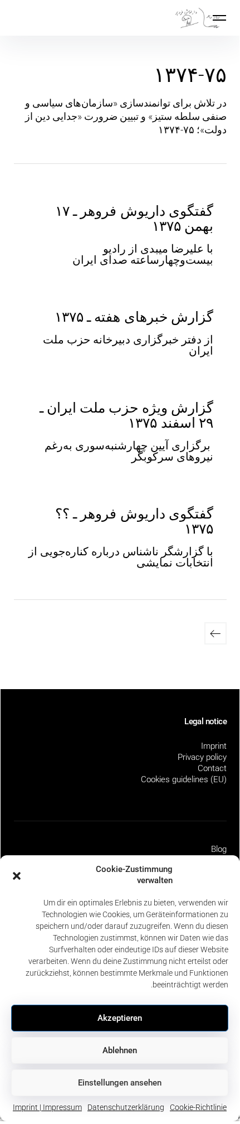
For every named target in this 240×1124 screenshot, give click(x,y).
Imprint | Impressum (47, 1107)
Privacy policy (202, 757)
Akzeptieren (119, 1018)
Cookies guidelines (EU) (184, 779)
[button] (16, 874)
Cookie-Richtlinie (198, 1107)
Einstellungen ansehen (119, 1083)
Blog (219, 849)
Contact (212, 768)
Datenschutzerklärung (125, 1107)
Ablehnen (119, 1050)
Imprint (214, 746)
